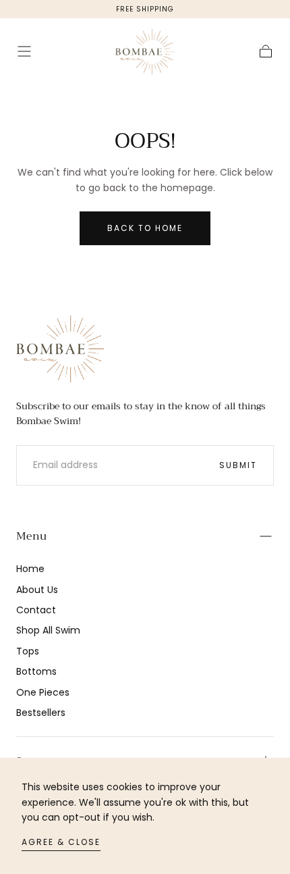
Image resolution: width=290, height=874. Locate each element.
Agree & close (61, 842)
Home (30, 568)
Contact (36, 610)
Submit (238, 465)
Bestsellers (40, 712)
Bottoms (36, 671)
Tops (27, 651)
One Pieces (42, 692)
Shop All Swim (48, 630)
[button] (24, 51)
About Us (37, 589)
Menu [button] (31, 536)
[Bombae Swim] (60, 348)
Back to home (145, 228)
